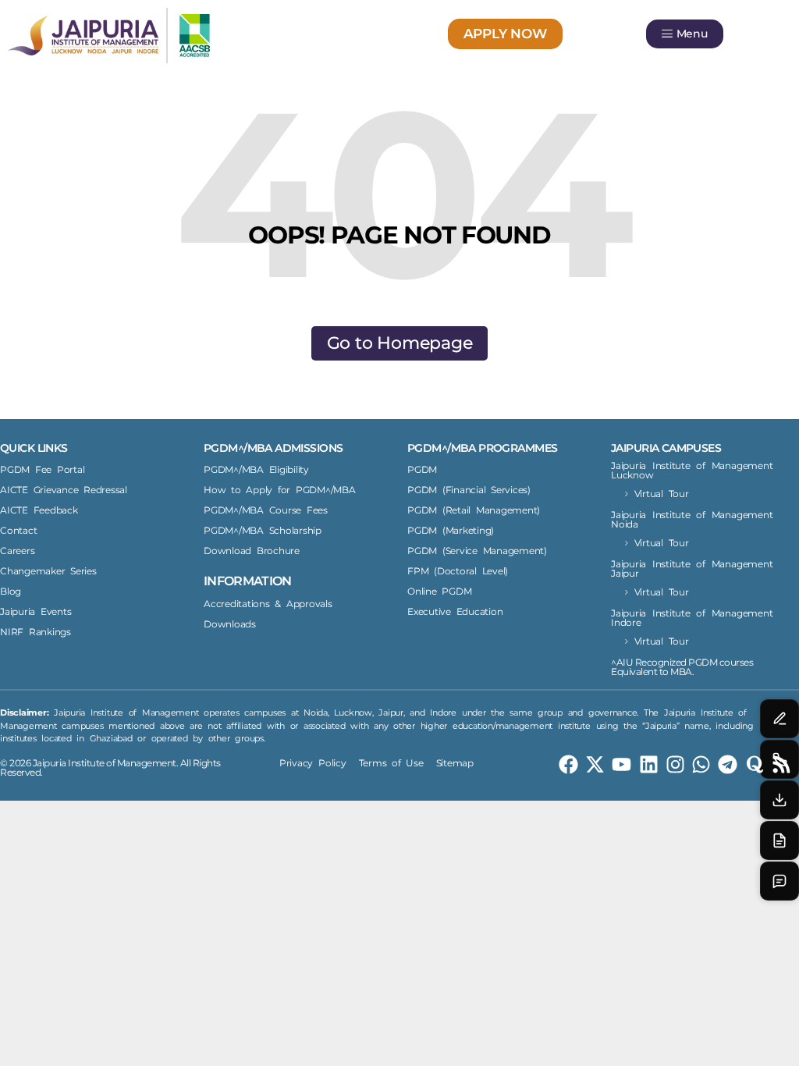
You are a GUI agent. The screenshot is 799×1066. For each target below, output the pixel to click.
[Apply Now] (779, 840)
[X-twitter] (595, 764)
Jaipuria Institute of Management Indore (691, 617)
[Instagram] (675, 764)
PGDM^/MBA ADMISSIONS (273, 448)
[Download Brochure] (779, 799)
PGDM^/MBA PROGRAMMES (482, 448)
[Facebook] (568, 764)
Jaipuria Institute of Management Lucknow (691, 470)
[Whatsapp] (701, 764)
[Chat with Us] (779, 881)
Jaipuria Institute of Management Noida (691, 519)
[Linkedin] (649, 764)
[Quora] (755, 764)
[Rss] (781, 764)
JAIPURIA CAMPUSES (666, 448)
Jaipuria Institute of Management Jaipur (691, 568)
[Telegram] (727, 764)
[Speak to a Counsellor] (779, 718)
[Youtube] (621, 764)
